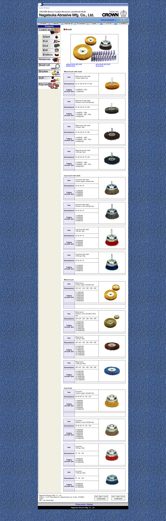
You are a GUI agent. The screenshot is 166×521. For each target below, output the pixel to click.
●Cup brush (99, 66)
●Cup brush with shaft (103, 64)
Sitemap (90, 504)
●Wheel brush (70, 66)
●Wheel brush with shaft (74, 64)
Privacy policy (81, 504)
